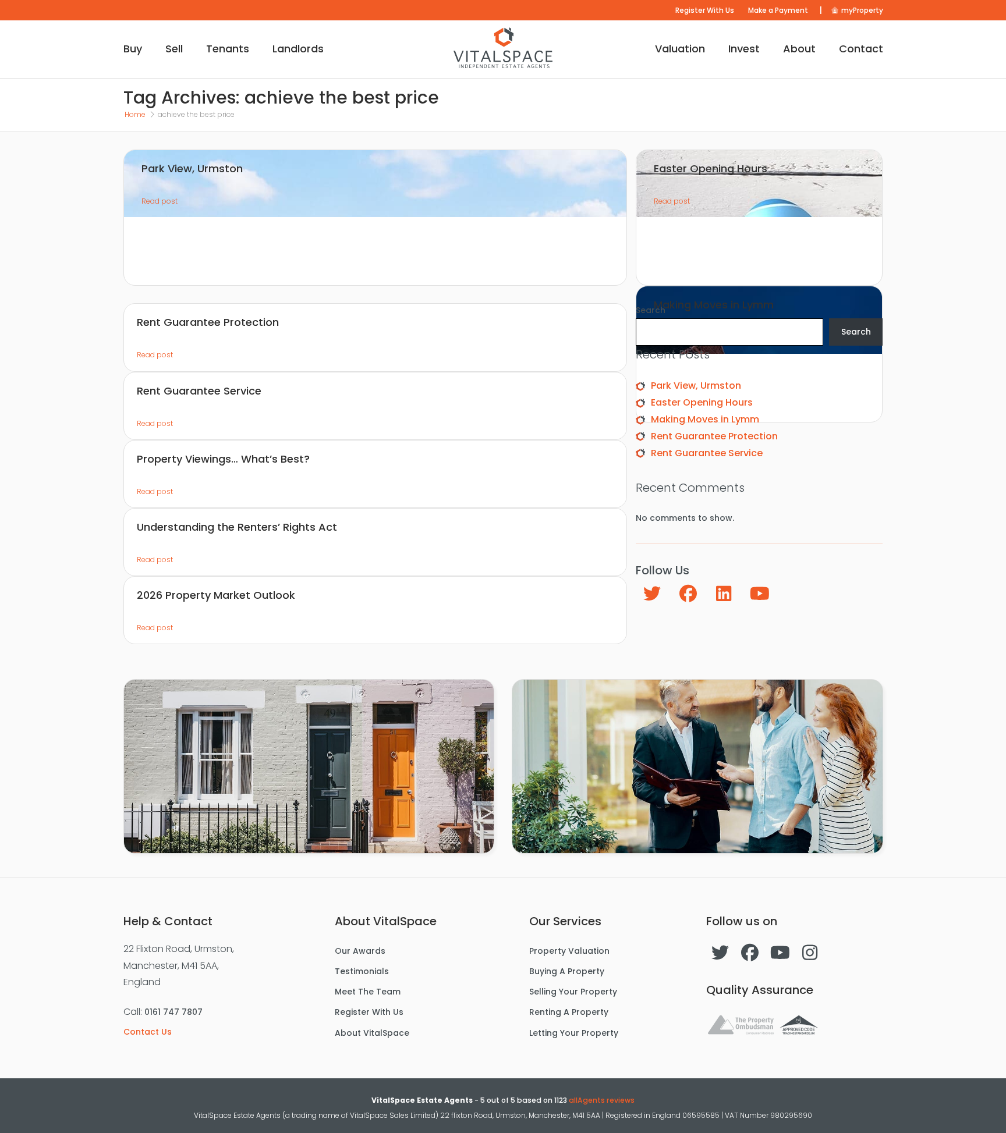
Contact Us (147, 1032)
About (799, 48)
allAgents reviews (602, 1100)
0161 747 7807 (173, 1012)
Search (650, 310)
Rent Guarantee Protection (714, 436)
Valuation (680, 48)
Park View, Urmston (696, 385)
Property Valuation (569, 951)
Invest (744, 48)
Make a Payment (778, 10)
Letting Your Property (573, 1033)
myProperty (861, 10)
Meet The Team (368, 991)
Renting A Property (568, 1012)
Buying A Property (566, 971)
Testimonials (362, 971)
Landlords (298, 48)
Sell (174, 48)
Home (135, 114)
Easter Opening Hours (702, 402)
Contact (861, 48)
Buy (132, 48)
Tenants (227, 48)
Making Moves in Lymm (705, 419)
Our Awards (360, 951)
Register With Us (704, 10)
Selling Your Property (573, 991)
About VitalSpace (372, 1033)
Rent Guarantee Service (707, 453)
